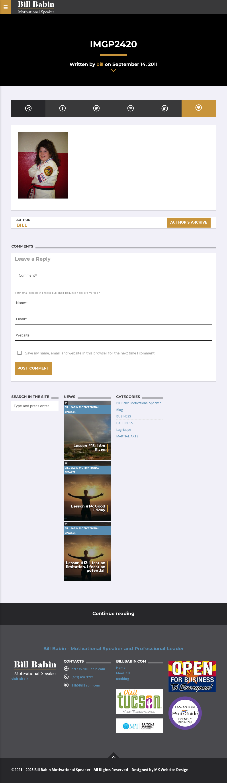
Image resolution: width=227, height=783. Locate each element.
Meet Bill (123, 673)
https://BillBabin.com (88, 669)
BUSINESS (123, 416)
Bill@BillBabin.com (85, 685)
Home (120, 667)
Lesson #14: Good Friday (88, 508)
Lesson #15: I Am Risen (89, 448)
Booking (122, 679)
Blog (119, 409)
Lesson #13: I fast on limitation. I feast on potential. (85, 567)
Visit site (18, 679)
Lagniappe (123, 429)
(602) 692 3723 (82, 677)
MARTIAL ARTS (127, 436)
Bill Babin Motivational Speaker (82, 409)
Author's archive (188, 222)
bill (100, 64)
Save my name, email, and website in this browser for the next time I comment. (90, 353)
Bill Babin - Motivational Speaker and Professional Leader (113, 648)
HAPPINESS (124, 423)
